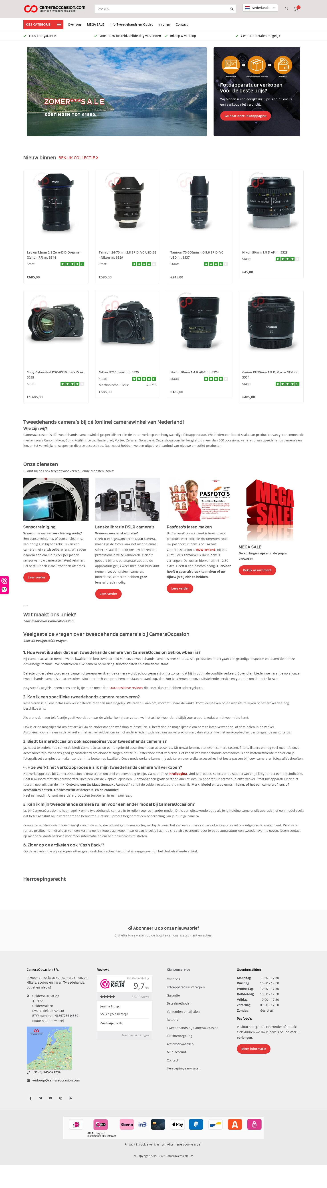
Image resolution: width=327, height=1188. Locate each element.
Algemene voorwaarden (184, 1144)
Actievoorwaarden (180, 1044)
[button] (32, 91)
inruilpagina (178, 773)
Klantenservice (178, 970)
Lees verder (36, 577)
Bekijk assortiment (257, 570)
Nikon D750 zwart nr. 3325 (119, 372)
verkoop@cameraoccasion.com (56, 1080)
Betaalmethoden (179, 1003)
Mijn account (176, 1052)
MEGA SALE (95, 24)
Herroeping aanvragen (183, 1068)
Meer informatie (253, 1049)
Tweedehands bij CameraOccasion (192, 1028)
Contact (182, 24)
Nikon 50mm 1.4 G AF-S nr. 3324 (194, 372)
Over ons (74, 24)
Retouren (174, 1019)
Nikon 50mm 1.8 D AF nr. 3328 (265, 252)
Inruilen (164, 24)
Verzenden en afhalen (183, 1011)
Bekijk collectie (77, 157)
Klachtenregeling (179, 1036)
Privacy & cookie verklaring (144, 1144)
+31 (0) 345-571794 (46, 1072)
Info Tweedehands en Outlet (131, 24)
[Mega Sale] (271, 509)
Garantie (173, 995)
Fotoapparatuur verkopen (186, 987)
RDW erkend (205, 550)
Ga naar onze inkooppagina (245, 116)
